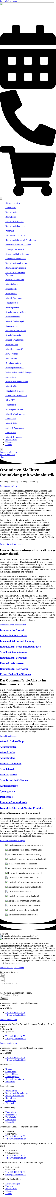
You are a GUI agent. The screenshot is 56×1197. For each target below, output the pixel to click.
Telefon (6, 995)
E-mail (16, 995)
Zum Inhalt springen (8, 1)
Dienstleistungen (12, 203)
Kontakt (8, 444)
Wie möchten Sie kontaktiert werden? (16, 993)
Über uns (9, 442)
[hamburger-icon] (1, 198)
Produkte (9, 275)
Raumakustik (11, 439)
